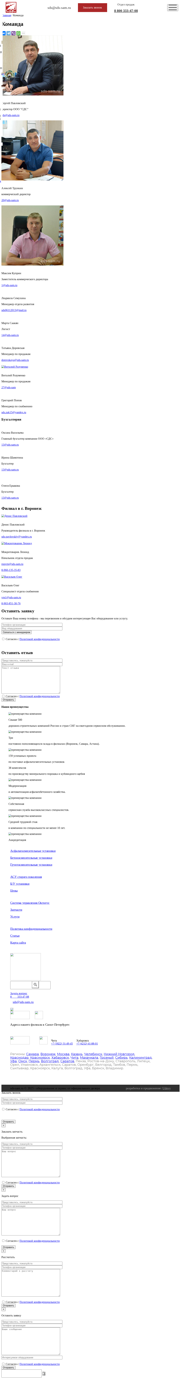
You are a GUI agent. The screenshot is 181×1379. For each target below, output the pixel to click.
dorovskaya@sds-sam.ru (15, 359)
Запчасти (16, 909)
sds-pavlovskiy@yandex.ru (16, 536)
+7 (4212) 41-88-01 (87, 1043)
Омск (22, 1061)
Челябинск (93, 1054)
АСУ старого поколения (26, 877)
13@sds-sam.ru (10, 444)
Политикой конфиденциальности (39, 639)
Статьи (14, 935)
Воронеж (48, 1054)
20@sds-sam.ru (10, 200)
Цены (14, 890)
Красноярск (40, 1058)
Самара (32, 1054)
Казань (77, 1054)
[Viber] (13, 33)
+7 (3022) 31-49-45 (62, 1043)
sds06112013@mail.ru (14, 310)
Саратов (67, 1061)
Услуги (14, 916)
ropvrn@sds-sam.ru (12, 563)
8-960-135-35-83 (11, 570)
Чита (74, 1058)
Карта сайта (18, 942)
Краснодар (19, 1058)
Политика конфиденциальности (31, 929)
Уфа (13, 1061)
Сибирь (121, 1058)
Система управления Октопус (29, 903)
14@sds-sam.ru (10, 335)
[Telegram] (8, 33)
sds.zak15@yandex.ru (13, 412)
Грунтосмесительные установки (31, 864)
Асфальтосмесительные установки (33, 851)
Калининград (140, 1058)
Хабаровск (60, 1058)
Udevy (166, 1088)
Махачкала (89, 1058)
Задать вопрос (18, 993)
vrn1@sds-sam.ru (11, 597)
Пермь (34, 1061)
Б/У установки (19, 883)
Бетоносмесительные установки (31, 857)
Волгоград (50, 1061)
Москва (63, 1054)
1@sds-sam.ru (9, 285)
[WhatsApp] (18, 33)
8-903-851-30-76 (11, 603)
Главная (6, 15)
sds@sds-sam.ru (10, 115)
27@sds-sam (8, 387)
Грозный (107, 1058)
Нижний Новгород (119, 1054)
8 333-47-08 (126, 11)
